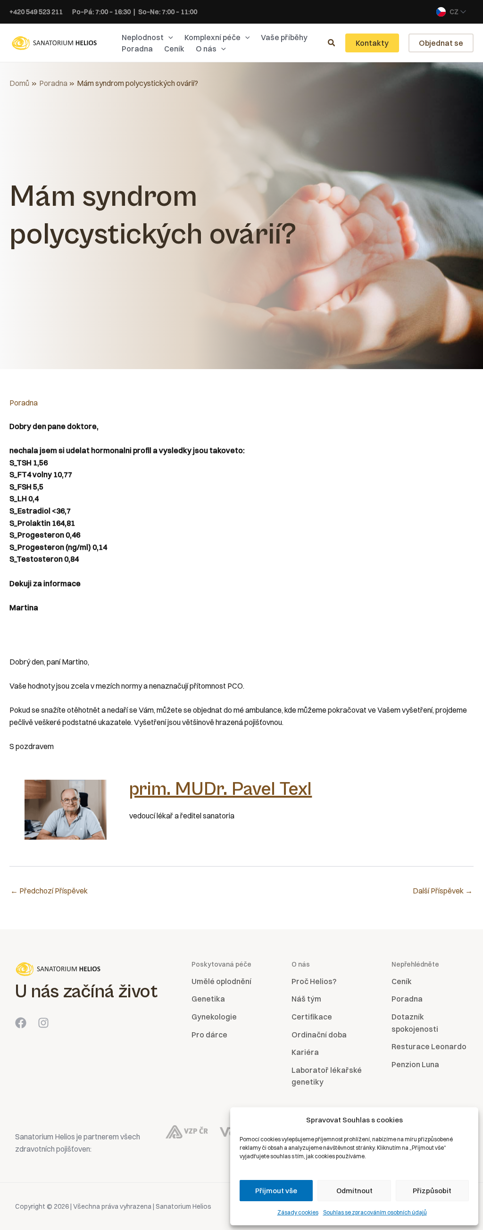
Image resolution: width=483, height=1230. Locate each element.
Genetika (208, 998)
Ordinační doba (319, 1034)
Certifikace (311, 1016)
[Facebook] (20, 1022)
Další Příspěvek (443, 890)
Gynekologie (214, 1016)
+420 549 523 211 (36, 12)
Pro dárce (209, 1034)
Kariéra (305, 1052)
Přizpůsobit (432, 1190)
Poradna (23, 402)
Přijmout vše (276, 1190)
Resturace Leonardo (428, 1046)
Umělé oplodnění (221, 981)
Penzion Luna (415, 1064)
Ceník (401, 981)
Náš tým (306, 998)
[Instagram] (43, 1022)
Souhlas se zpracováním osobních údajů (375, 1212)
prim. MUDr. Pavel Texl (220, 789)
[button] (168, 37)
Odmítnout (354, 1190)
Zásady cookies (297, 1212)
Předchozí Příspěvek (49, 890)
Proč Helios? (313, 981)
